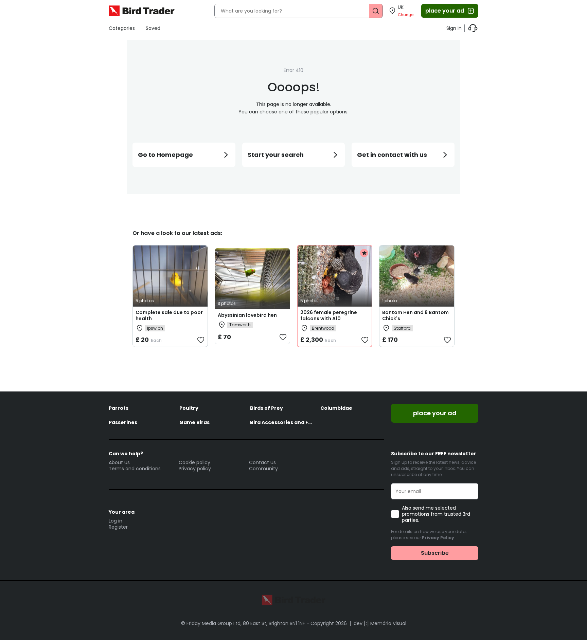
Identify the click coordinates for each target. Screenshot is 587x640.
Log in (115, 520)
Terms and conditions (135, 468)
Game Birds (194, 422)
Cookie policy (194, 462)
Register (118, 527)
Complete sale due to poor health (169, 315)
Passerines (123, 422)
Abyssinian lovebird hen (247, 315)
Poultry (188, 408)
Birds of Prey (266, 408)
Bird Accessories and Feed (282, 422)
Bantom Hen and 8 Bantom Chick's (415, 315)
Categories (122, 28)
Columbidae (336, 408)
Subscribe (435, 553)
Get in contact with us (392, 154)
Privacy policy (195, 468)
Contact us (262, 462)
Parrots (118, 408)
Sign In (454, 28)
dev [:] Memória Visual (380, 623)
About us (119, 462)
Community (263, 468)
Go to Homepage (165, 154)
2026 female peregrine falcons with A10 (328, 315)
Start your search (276, 154)
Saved (153, 28)
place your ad (444, 11)
